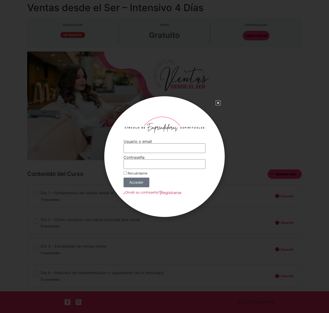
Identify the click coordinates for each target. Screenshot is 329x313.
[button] (218, 103)
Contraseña (134, 157)
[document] (164, 156)
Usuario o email (138, 141)
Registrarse (171, 192)
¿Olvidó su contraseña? (142, 192)
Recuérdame (137, 173)
